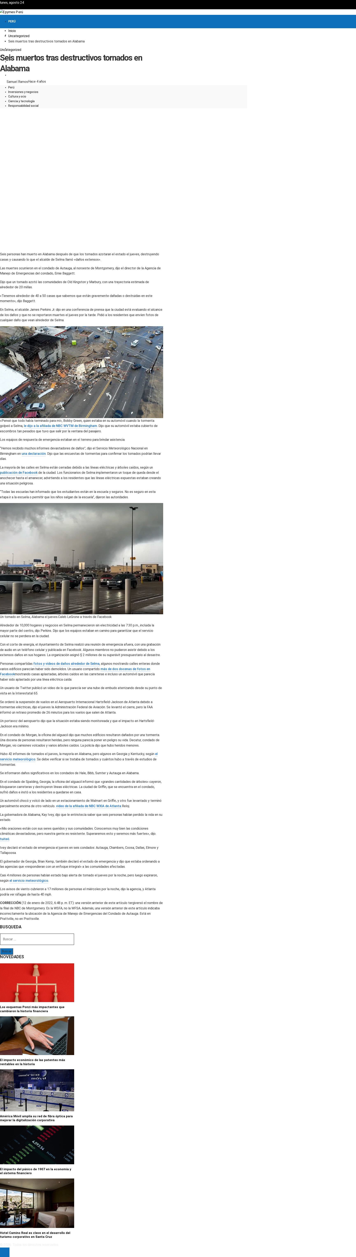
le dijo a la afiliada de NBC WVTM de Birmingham (60, 426)
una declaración (34, 454)
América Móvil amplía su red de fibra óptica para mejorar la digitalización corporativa (36, 1118)
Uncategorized (10, 50)
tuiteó (4, 839)
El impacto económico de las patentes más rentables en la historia (32, 1062)
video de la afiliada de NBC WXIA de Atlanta (88, 806)
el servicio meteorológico (28, 881)
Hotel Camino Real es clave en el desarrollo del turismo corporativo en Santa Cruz (35, 1235)
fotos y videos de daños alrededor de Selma (66, 664)
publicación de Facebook (18, 473)
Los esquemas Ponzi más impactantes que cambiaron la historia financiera (32, 1009)
